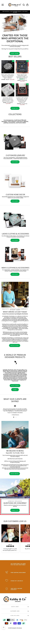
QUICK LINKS (15, 606)
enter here (15, 345)
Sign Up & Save (15, 615)
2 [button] (15, 417)
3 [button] (16, 417)
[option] (15, 12)
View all (15, 108)
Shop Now (14, 53)
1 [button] (13, 417)
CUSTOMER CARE (15, 611)
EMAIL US (15, 510)
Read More (14, 473)
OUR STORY (15, 385)
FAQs (15, 389)
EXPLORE (15, 161)
